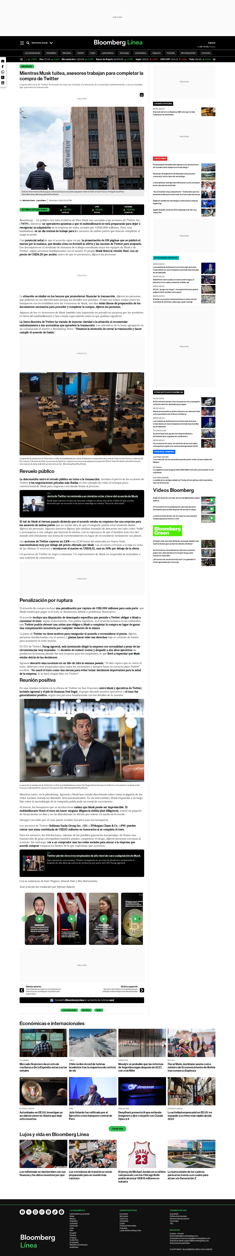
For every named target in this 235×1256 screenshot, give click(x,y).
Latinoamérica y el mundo (80, 1214)
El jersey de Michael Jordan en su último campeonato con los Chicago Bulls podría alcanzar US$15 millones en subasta (142, 1176)
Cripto (122, 1223)
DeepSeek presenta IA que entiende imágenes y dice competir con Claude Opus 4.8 (140, 1116)
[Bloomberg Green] (184, 531)
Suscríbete (174, 1214)
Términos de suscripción (179, 1219)
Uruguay (73, 1238)
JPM (122, 825)
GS (85, 825)
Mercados (124, 1216)
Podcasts (123, 1228)
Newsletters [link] (51, 53)
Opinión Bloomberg (164, 452)
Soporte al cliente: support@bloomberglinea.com (189, 1241)
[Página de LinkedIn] (48, 1212)
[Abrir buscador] (28, 43)
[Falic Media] (199, 47)
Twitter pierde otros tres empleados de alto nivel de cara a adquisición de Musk (93, 855)
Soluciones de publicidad (180, 1243)
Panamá (73, 1235)
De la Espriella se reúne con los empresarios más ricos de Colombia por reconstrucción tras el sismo (43, 991)
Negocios (27, 66)
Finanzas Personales (128, 1226)
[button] (142, 95)
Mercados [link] (67, 53)
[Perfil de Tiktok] (55, 1212)
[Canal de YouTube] (35, 1212)
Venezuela (74, 1226)
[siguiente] (142, 990)
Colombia (74, 1223)
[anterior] (22, 990)
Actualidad (124, 1221)
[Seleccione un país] (51, 43)
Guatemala (74, 1247)
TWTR (24, 223)
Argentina (73, 1221)
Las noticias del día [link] (32, 53)
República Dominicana (78, 1245)
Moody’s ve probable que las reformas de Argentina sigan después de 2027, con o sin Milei (140, 1067)
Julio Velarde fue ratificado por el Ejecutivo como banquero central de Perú (90, 1116)
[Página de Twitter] (29, 1212)
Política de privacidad (178, 1216)
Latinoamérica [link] (107, 53)
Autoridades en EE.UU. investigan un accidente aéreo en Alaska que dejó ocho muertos (41, 1116)
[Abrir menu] (22, 43)
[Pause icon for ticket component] (21, 59)
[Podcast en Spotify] (61, 1212)
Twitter (98, 1010)
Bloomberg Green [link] (188, 53)
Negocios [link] (156, 53)
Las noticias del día (69, 1010)
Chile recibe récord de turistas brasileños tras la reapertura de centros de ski (92, 1067)
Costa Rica (74, 1240)
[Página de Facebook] (22, 1212)
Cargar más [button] (117, 1128)
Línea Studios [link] (140, 53)
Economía (124, 1214)
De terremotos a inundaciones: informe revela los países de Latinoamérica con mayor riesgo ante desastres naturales (174, 553)
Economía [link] (206, 53)
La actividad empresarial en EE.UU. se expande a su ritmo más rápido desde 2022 (190, 1116)
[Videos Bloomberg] (184, 490)
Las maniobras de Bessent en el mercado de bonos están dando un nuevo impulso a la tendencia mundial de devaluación (175, 270)
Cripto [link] (92, 53)
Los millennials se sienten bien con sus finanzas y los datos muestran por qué (43, 1173)
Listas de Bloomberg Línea (130, 1230)
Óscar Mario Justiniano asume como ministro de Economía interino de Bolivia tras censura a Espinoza (191, 1067)
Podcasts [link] (171, 53)
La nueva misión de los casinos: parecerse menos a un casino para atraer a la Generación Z (188, 1175)
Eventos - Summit (177, 1234)
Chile (72, 1228)
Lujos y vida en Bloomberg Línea (54, 1134)
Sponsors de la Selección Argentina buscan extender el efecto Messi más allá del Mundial (120, 990)
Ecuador (73, 1233)
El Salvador (74, 1242)
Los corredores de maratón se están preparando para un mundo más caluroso (90, 1175)
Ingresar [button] (211, 43)
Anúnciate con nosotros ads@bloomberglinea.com (190, 1238)
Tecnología (174, 1221)
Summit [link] (81, 53)
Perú (71, 1230)
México (73, 1219)
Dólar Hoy (124, 1219)
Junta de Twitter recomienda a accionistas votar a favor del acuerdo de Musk (92, 496)
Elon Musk (86, 1010)
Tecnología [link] (124, 53)
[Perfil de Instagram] (42, 1212)
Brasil (72, 1216)
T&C (171, 1223)
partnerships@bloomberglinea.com (184, 1236)
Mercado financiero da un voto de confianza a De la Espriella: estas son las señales (43, 1067)
